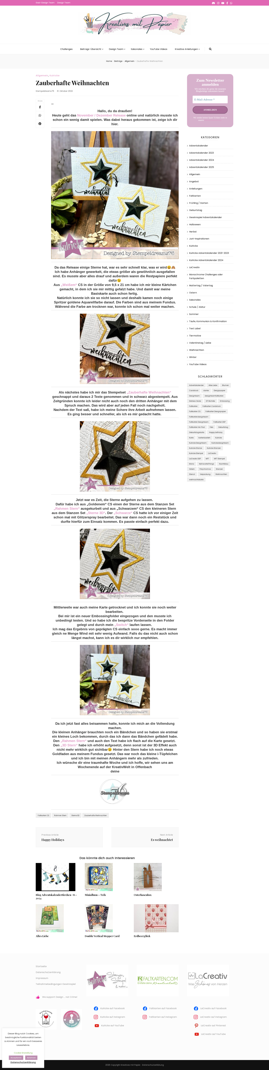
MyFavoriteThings (206, 464)
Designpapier (219, 390)
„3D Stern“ (69, 745)
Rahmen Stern (60, 815)
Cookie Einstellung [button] (23, 1052)
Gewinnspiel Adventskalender (205, 217)
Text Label (194, 328)
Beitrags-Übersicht (90, 49)
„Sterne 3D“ (95, 513)
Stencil (192, 474)
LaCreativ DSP (195, 458)
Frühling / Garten (198, 203)
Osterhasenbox (143, 895)
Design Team (63, 2)
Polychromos (205, 469)
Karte (191, 437)
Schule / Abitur (197, 307)
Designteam (194, 396)
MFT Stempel (219, 458)
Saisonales (136, 49)
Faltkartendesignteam (198, 417)
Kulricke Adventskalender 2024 (206, 260)
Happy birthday (215, 432)
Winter (193, 357)
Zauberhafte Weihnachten (95, 815)
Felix (211, 427)
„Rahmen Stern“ (67, 508)
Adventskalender (198, 145)
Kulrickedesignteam (220, 443)
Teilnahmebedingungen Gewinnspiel (56, 984)
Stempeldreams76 (45, 91)
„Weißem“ (69, 285)
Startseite (41, 966)
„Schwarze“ (123, 513)
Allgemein (42, 75)
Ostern (193, 292)
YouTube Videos (158, 49)
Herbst (193, 231)
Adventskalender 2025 (201, 167)
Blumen (225, 385)
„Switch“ (121, 625)
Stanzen (219, 469)
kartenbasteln (204, 437)
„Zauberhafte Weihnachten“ (149, 392)
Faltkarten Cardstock (212, 406)
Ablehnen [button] (31, 1057)
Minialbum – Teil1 (95, 895)
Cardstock (193, 390)
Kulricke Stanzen (214, 448)
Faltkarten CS (43, 815)
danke (206, 390)
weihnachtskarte (196, 479)
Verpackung (205, 474)
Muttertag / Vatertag (201, 285)
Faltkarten (195, 195)
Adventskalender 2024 (201, 160)
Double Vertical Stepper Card (102, 936)
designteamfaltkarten (214, 396)
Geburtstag (195, 210)
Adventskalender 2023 (201, 152)
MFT (207, 458)
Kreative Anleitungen (186, 49)
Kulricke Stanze (195, 448)
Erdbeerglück (142, 936)
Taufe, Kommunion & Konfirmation (208, 321)
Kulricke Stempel (196, 453)
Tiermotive (195, 335)
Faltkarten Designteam (198, 422)
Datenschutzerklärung (213, 120)
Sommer (194, 314)
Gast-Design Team (45, 2)
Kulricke (55, 75)
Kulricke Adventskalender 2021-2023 (209, 253)
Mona (191, 464)
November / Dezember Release (101, 115)
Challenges (66, 49)
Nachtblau (223, 464)
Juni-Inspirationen (199, 238)
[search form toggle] (210, 49)
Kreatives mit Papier (130, 1065)
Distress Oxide (195, 401)
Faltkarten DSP (219, 422)
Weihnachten (196, 350)
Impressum (42, 978)
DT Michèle (210, 401)
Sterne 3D (75, 815)
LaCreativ (194, 267)
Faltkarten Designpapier (216, 411)
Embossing (225, 401)
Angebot (194, 181)
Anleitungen (195, 188)
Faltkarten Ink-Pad (197, 427)
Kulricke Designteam (198, 443)
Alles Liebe (42, 936)
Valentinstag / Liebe (200, 342)
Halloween (195, 224)
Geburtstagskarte (196, 432)
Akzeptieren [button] (16, 1057)
